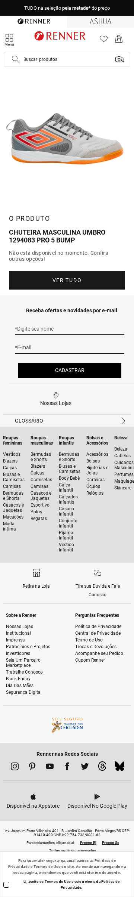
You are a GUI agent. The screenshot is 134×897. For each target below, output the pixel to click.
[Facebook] (67, 767)
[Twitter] (84, 767)
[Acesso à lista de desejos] (103, 40)
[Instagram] (14, 767)
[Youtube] (49, 767)
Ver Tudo (67, 280)
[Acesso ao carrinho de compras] (119, 40)
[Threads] (102, 768)
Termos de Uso (47, 866)
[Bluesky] (119, 768)
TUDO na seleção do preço (67, 8)
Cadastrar (69, 370)
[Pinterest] (32, 767)
